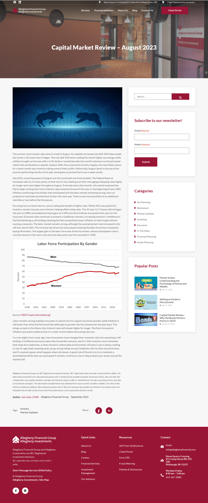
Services (85, 10)
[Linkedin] (20, 2)
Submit (146, 161)
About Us (123, 10)
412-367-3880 (173, 477)
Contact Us (147, 10)
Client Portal (174, 10)
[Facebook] (15, 2)
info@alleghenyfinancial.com (181, 449)
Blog (134, 10)
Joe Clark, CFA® (30, 397)
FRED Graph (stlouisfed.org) (35, 314)
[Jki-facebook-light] (16, 491)
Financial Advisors (103, 10)
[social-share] (98, 410)
